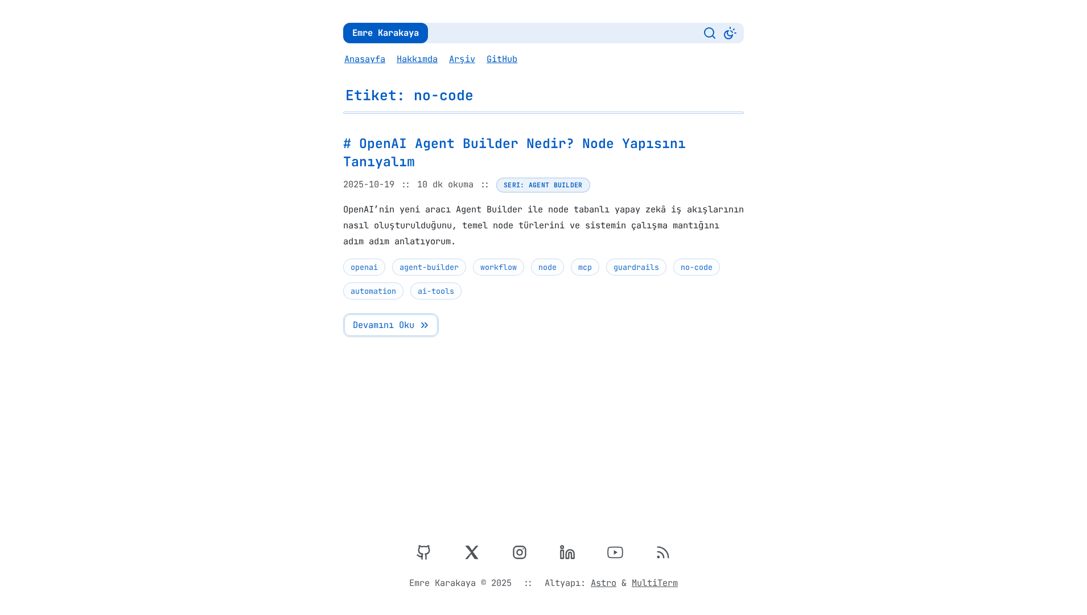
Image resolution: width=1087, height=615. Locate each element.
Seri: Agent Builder (543, 185)
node (547, 267)
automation (373, 291)
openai (364, 267)
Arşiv (462, 59)
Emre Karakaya (385, 33)
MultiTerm (655, 583)
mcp (585, 267)
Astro (603, 583)
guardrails (636, 267)
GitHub (502, 59)
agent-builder (429, 267)
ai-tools (436, 291)
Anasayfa (364, 59)
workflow (498, 267)
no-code (697, 267)
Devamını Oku (383, 325)
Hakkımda (417, 59)
